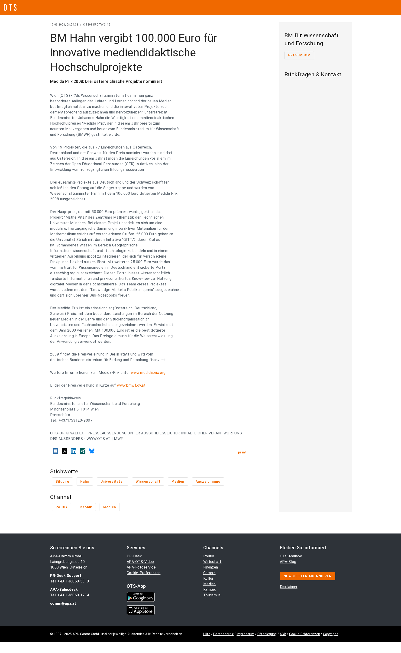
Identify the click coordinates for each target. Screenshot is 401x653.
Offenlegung (267, 634)
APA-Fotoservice (141, 567)
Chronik (209, 573)
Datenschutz (223, 634)
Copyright (330, 634)
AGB (283, 634)
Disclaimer (289, 587)
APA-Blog (288, 561)
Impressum (245, 634)
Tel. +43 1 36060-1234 (69, 595)
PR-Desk (134, 556)
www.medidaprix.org (148, 372)
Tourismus (211, 595)
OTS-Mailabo (291, 556)
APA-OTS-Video (140, 561)
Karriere (209, 589)
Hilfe (206, 634)
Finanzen (210, 567)
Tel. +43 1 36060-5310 (69, 581)
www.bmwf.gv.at (131, 385)
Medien (209, 584)
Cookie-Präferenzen (144, 573)
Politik (208, 556)
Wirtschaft (212, 561)
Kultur (208, 578)
